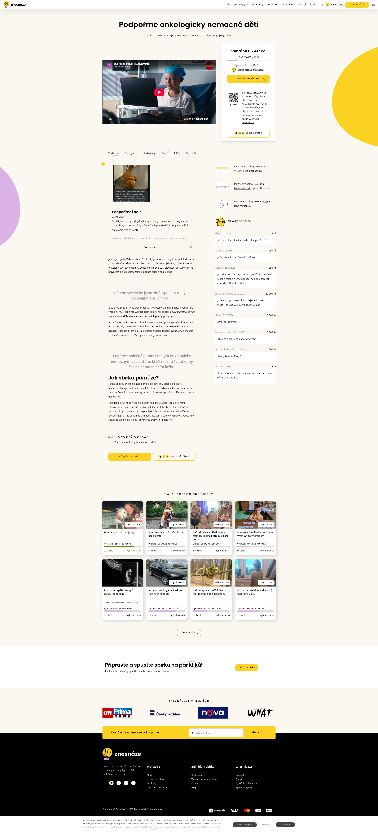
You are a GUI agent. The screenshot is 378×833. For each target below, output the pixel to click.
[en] (373, 4)
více (154, 827)
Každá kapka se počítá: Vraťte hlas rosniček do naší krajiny (210, 592)
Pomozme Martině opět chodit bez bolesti (165, 534)
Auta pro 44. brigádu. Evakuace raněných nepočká (166, 592)
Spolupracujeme (244, 788)
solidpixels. (159, 809)
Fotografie (131, 153)
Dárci (164, 153)
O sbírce (113, 153)
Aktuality (149, 153)
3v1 (266, 202)
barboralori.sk (242, 189)
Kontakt (240, 775)
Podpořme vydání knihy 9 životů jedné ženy (118, 592)
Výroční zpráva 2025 (246, 784)
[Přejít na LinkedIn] (133, 783)
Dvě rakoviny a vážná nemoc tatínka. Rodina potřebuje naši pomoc (210, 536)
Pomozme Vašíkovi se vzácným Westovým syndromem (255, 534)
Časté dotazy (198, 775)
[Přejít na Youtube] (126, 783)
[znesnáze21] (15, 4)
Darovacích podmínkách (250, 121)
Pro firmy (152, 784)
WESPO (238, 171)
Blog (193, 788)
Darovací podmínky (157, 788)
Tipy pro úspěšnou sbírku (204, 779)
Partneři (190, 153)
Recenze (195, 784)
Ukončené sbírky (155, 779)
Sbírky (150, 775)
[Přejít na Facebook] (111, 783)
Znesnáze (242, 767)
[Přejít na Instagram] (119, 783)
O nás (239, 779)
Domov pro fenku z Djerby (119, 533)
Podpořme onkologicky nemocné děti (135, 442)
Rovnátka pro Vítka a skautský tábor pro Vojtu (254, 592)
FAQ (176, 153)
